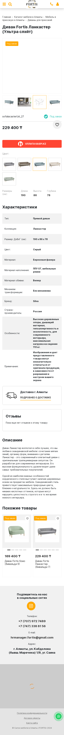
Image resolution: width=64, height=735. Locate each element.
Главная (6, 17)
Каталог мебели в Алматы (28, 17)
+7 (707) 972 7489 (32, 621)
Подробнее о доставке (35, 397)
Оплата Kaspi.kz (35, 143)
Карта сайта (32, 723)
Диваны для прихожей (40, 20)
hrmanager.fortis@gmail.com (32, 637)
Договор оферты (32, 718)
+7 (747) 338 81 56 (32, 626)
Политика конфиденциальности (32, 713)
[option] (9, 102)
